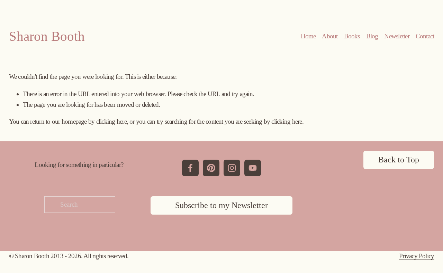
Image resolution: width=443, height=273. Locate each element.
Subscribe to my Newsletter (221, 205)
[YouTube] (252, 168)
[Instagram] (232, 168)
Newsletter (396, 36)
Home (308, 36)
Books (352, 36)
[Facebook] (190, 168)
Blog (372, 36)
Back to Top (398, 159)
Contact (425, 36)
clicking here (111, 121)
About (329, 36)
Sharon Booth (47, 36)
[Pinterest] (211, 168)
